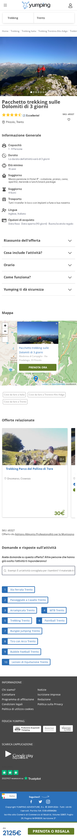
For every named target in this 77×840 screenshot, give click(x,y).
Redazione (44, 699)
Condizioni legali (12, 704)
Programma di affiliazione (18, 699)
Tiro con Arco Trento (23, 641)
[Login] (70, 5)
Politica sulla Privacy (50, 704)
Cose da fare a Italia (14, 394)
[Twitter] (40, 803)
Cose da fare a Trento (15, 401)
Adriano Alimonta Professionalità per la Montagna (44, 534)
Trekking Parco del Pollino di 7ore (29, 469)
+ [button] (5, 325)
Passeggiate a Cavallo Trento (28, 600)
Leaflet (45, 384)
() (30, 115)
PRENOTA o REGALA (51, 831)
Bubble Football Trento (24, 651)
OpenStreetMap (58, 384)
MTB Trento (57, 610)
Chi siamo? (8, 689)
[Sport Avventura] (36, 5)
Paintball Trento (54, 620)
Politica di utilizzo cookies (18, 709)
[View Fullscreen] (5, 339)
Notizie (42, 689)
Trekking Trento (20, 620)
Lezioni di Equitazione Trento (30, 662)
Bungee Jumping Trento (25, 631)
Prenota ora (38, 367)
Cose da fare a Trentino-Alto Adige (46, 394)
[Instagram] (48, 803)
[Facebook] (31, 803)
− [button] (5, 331)
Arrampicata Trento (22, 610)
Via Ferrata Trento (21, 589)
